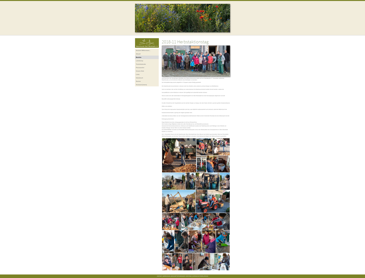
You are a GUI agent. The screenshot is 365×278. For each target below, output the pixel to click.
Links (138, 74)
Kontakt (159, 276)
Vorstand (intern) (141, 84)
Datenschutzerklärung (200, 276)
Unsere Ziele (140, 71)
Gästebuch (139, 78)
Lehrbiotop (139, 60)
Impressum (166, 276)
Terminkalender (141, 64)
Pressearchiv (140, 67)
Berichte (138, 57)
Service (138, 81)
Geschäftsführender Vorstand (181, 276)
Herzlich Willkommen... (143, 50)
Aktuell (138, 54)
